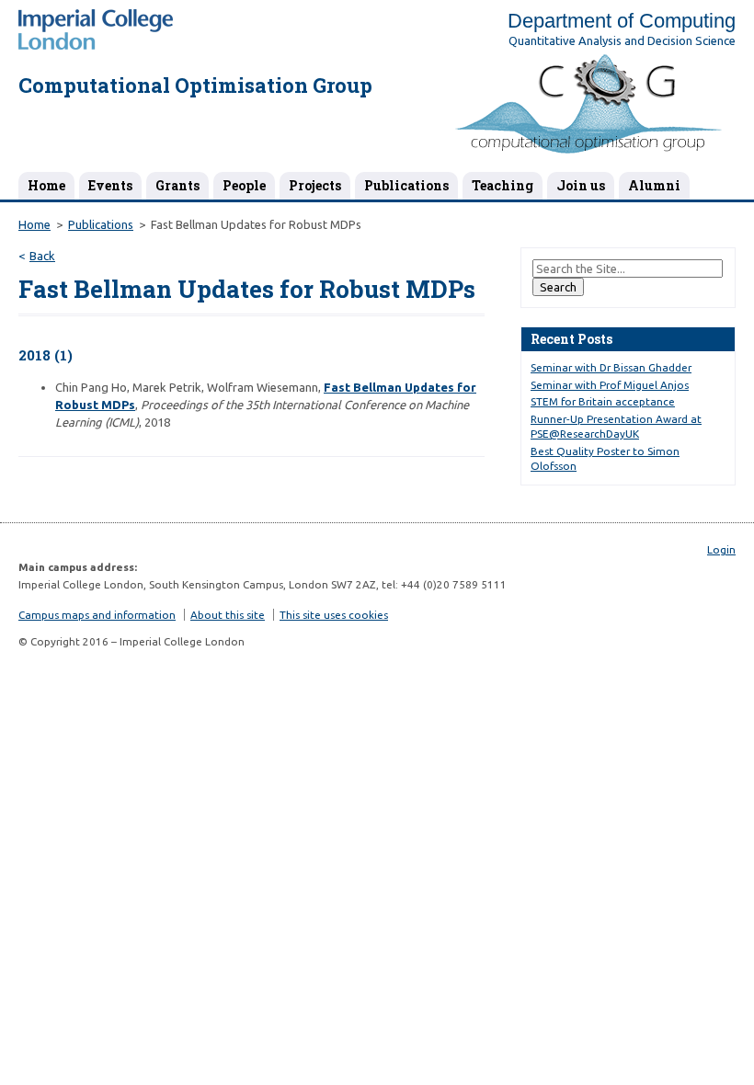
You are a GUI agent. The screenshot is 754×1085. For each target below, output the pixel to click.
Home (46, 185)
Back (42, 255)
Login (721, 549)
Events (110, 185)
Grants (177, 185)
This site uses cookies (334, 615)
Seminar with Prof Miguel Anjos (610, 385)
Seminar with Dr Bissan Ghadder (611, 367)
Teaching (502, 185)
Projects (315, 185)
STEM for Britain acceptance (603, 401)
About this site (227, 615)
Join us (580, 185)
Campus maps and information (97, 615)
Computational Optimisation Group (195, 85)
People (244, 185)
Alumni (654, 185)
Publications (406, 185)
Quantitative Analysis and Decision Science (622, 40)
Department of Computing (622, 20)
